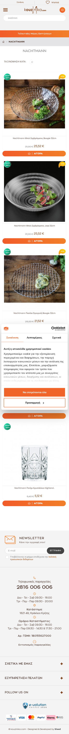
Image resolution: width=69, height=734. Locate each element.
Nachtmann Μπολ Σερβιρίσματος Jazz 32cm (34, 226)
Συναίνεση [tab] (12, 337)
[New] (61, 77)
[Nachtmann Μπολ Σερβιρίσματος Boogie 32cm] (34, 104)
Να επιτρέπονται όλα (34, 392)
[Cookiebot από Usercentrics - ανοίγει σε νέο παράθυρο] (51, 329)
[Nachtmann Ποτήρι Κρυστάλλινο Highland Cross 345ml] (34, 453)
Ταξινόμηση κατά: (15, 62)
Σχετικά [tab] (56, 337)
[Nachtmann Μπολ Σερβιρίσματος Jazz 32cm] (34, 191)
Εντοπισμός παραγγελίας (34, 645)
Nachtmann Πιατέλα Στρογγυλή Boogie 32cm (35, 313)
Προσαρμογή (32, 402)
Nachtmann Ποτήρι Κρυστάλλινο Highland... (34, 488)
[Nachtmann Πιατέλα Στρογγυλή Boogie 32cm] (34, 279)
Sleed (58, 729)
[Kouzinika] (34, 10)
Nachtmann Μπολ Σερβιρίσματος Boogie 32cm (34, 138)
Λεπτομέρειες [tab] (34, 337)
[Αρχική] (3, 42)
